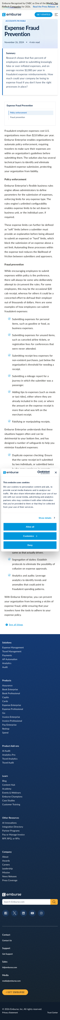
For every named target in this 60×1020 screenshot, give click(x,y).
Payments (7, 655)
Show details (45, 518)
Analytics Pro (8, 755)
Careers (6, 865)
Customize (28, 536)
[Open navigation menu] (56, 14)
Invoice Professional (12, 721)
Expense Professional (12, 709)
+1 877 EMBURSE (15, 992)
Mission (6, 872)
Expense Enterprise (11, 705)
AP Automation (9, 659)
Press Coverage (9, 880)
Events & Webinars (11, 793)
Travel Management (11, 651)
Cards (5, 701)
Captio (5, 697)
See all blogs (16, 625)
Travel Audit (8, 763)
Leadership (7, 869)
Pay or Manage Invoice (13, 835)
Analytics (6, 663)
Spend (5, 733)
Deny (30, 545)
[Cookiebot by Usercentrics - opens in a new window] (38, 472)
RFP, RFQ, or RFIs (11, 839)
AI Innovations (9, 823)
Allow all (30, 527)
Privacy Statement (10, 1013)
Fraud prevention (17, 117)
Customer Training (11, 804)
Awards (6, 861)
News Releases (9, 876)
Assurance (7, 685)
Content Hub (8, 785)
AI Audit (6, 751)
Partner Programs (11, 831)
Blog (4, 781)
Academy (6, 789)
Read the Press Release (44, 7)
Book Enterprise (10, 689)
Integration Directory (12, 827)
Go (3, 713)
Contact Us (7, 941)
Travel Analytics (9, 759)
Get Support (7, 954)
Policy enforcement (18, 113)
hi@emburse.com (9, 968)
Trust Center (52, 1013)
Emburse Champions (12, 797)
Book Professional (11, 693)
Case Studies (8, 801)
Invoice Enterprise (11, 717)
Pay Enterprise (9, 725)
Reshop (5, 729)
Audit (5, 667)
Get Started (43, 14)
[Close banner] (56, 472)
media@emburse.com (11, 981)
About (5, 857)
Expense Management (13, 647)
